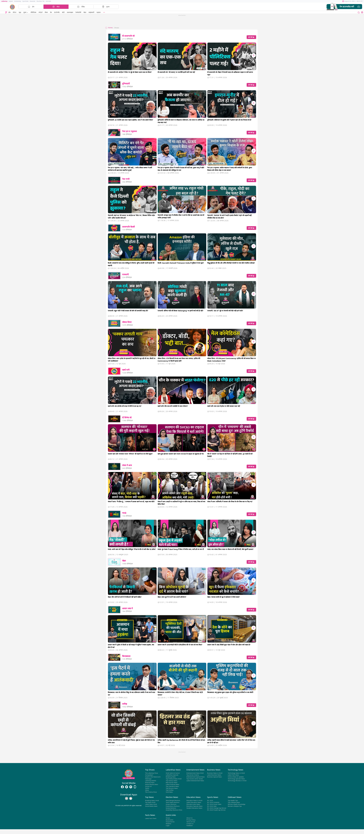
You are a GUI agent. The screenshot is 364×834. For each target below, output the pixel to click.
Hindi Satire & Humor (173, 773)
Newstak (32, 1)
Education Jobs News (193, 804)
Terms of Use (190, 822)
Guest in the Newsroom (153, 777)
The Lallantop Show (151, 773)
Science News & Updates (236, 777)
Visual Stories (170, 822)
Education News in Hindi (194, 800)
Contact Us (189, 824)
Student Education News (194, 808)
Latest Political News (172, 784)
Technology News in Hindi (236, 773)
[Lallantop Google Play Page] (126, 798)
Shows (168, 818)
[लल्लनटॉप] (12, 7)
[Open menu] (6, 12)
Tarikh (147, 788)
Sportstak (25, 1)
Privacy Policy (190, 820)
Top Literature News (172, 786)
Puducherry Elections (173, 806)
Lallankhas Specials (172, 775)
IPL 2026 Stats (212, 806)
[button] (344, 6)
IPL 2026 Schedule (213, 802)
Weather (168, 824)
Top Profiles (169, 790)
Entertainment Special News (195, 777)
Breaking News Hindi (152, 800)
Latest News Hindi (151, 804)
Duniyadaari (149, 775)
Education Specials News (194, 806)
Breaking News (171, 777)
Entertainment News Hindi (195, 773)
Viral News (169, 792)
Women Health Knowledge (236, 804)
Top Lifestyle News (234, 802)
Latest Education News (193, 802)
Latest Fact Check (150, 818)
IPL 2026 (210, 800)
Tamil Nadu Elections (172, 802)
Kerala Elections (171, 808)
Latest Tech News (233, 775)
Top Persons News (172, 788)
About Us (189, 818)
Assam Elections (171, 804)
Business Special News (214, 777)
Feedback (189, 825)
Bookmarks (169, 820)
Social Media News (151, 806)
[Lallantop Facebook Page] (122, 787)
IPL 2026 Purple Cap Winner (216, 810)
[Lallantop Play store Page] (130, 798)
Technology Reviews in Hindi (237, 781)
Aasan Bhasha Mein (151, 784)
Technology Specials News (236, 779)
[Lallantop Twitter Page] (126, 787)
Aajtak (11, 1)
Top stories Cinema (192, 775)
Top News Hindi (150, 802)
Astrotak (48, 1)
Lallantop (4, 1)
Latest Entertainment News (195, 781)
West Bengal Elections (173, 800)
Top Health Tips (233, 800)
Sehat (147, 790)
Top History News (171, 781)
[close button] (358, 12)
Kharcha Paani (149, 782)
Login (167, 825)
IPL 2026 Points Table (214, 804)
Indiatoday (17, 1)
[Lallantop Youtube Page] (134, 787)
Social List (148, 786)
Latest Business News (214, 775)
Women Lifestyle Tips (235, 806)
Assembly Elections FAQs (174, 810)
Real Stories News (171, 782)
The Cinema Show (151, 792)
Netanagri (148, 779)
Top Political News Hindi (174, 779)
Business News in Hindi (214, 773)
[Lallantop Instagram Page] (130, 787)
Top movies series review (194, 779)
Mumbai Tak (40, 1)
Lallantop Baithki (150, 781)
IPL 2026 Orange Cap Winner (216, 808)
